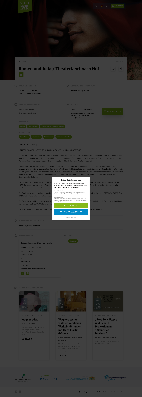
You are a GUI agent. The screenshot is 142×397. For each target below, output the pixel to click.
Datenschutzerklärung (71, 217)
